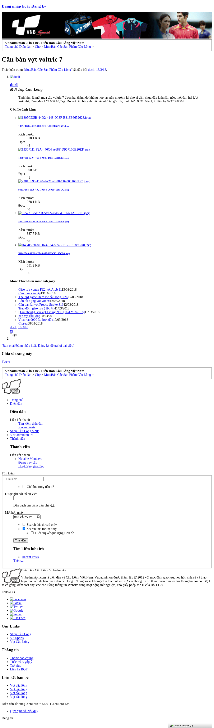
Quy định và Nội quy (24, 711)
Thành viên (17, 438)
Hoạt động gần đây (31, 466)
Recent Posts (26, 427)
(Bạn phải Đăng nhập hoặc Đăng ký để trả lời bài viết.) (38, 345)
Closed (23, 323)
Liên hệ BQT (19, 669)
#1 (11, 331)
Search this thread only (41, 524)
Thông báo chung (21, 658)
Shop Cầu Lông (20, 634)
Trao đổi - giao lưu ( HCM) (36, 308)
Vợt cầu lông (18, 685)
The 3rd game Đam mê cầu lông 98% (43, 297)
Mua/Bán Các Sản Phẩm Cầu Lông (47, 69)
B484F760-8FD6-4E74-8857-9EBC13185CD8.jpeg (44, 253)
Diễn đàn (16, 403)
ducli (91, 69)
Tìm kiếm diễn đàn (30, 423)
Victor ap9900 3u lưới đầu (35, 319)
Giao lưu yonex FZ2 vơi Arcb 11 (40, 289)
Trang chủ (16, 400)
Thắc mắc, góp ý (21, 662)
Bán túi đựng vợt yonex (34, 301)
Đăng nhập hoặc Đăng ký (24, 6)
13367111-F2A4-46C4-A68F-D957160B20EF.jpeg (43, 158)
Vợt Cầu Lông (19, 641)
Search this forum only (41, 529)
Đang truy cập (27, 462)
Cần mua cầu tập (29, 293)
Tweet (6, 361)
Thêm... (18, 560)
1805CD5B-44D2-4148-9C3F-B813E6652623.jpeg (43, 126)
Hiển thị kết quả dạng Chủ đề (54, 533)
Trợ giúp (15, 665)
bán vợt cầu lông (29, 316)
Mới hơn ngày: (14, 512)
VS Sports (17, 638)
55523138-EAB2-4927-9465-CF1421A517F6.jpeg (43, 221)
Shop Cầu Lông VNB (24, 431)
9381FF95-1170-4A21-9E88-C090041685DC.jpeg (43, 189)
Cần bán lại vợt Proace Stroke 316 (41, 304)
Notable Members (30, 458)
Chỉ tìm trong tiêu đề (40, 486)
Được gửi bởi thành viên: (21, 494)
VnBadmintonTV (21, 435)
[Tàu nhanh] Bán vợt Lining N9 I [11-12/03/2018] (51, 312)
